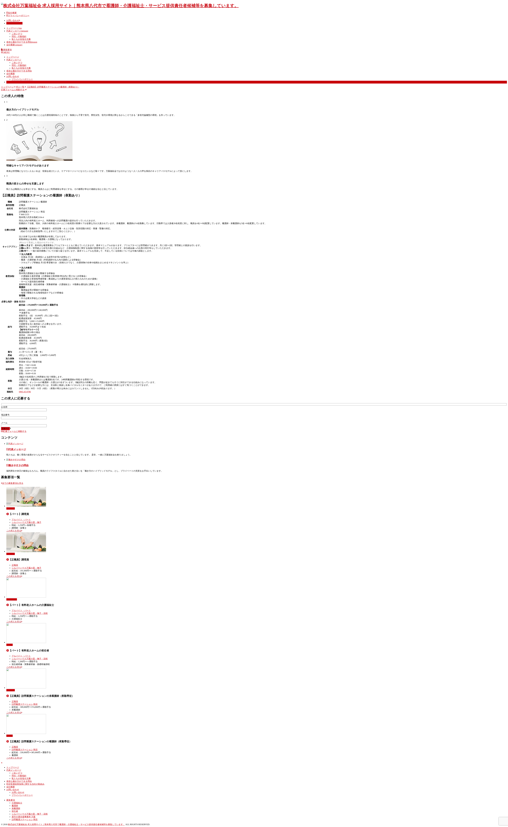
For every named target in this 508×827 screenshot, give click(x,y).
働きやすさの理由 (18, 465)
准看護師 (10, 690)
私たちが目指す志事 (21, 39)
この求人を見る (13, 531)
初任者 (9, 645)
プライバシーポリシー (18, 15)
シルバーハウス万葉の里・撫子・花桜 (30, 613)
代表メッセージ (17, 31)
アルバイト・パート (21, 519)
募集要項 (10, 82)
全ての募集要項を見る (12, 483)
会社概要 (12, 13)
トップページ (14, 28)
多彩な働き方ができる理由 (21, 42)
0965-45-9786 (25, 392)
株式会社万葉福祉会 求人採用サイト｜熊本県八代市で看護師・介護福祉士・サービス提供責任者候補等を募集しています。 (66, 824)
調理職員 (10, 508)
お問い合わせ (12, 20)
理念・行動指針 (19, 36)
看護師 (9, 736)
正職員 (15, 565)
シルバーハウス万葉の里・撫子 (26, 522)
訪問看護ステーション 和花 (25, 704)
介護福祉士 (11, 599)
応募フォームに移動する (13, 90)
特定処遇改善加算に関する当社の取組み (25, 784)
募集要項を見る (13, 23)
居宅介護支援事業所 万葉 (23, 817)
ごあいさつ (17, 34)
